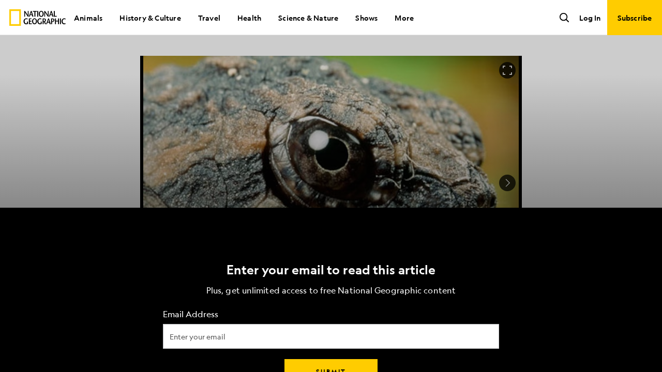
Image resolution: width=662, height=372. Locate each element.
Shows (366, 17)
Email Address (190, 314)
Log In (589, 17)
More (404, 17)
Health (249, 17)
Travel (209, 17)
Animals (88, 17)
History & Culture (149, 17)
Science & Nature (308, 17)
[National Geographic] (37, 17)
